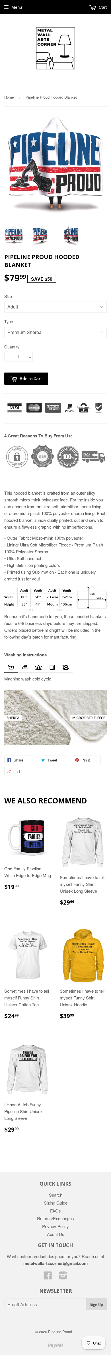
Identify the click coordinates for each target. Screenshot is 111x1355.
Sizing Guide (55, 1203)
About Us (55, 1234)
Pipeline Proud (60, 1331)
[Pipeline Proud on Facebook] (48, 1277)
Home (9, 97)
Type (8, 321)
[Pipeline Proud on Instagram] (63, 1277)
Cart (102, 7)
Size (8, 296)
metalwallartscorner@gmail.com (55, 1263)
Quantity (11, 347)
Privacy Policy (55, 1226)
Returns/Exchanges (55, 1218)
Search (55, 1195)
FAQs (55, 1211)
